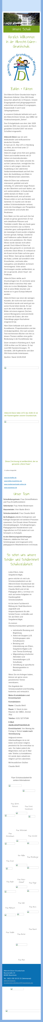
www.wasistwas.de (10, 487)
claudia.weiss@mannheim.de (19, 725)
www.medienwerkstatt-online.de (15, 484)
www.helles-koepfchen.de (13, 481)
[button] (21, 6)
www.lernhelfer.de (10, 477)
